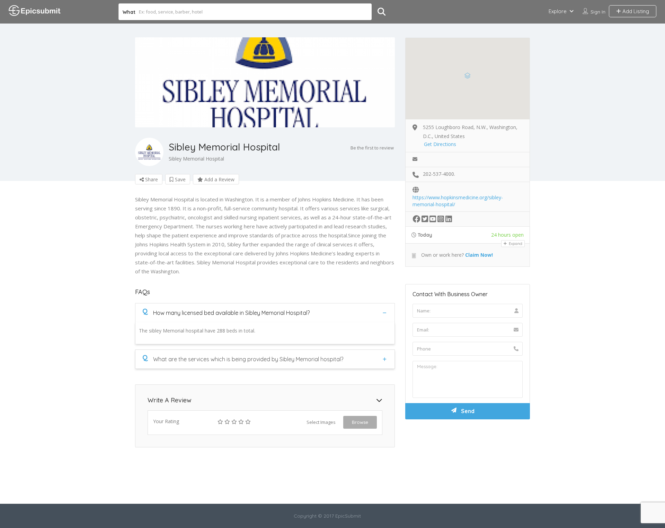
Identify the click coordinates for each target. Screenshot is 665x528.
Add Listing (635, 11)
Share (151, 179)
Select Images (321, 422)
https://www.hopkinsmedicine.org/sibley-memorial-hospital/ (458, 198)
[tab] (265, 312)
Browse (360, 422)
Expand (515, 243)
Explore (558, 11)
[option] (265, 82)
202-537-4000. (439, 174)
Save (180, 179)
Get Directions (440, 144)
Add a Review (218, 179)
